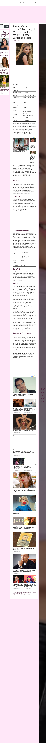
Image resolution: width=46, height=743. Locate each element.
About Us (19, 2)
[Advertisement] (23, 14)
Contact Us (25, 2)
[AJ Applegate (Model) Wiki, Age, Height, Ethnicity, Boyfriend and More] (4, 81)
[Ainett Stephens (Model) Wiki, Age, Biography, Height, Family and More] (4, 63)
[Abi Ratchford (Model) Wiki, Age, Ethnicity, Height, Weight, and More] (4, 44)
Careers (31, 2)
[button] (42, 3)
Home (9, 2)
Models (13, 2)
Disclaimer (37, 2)
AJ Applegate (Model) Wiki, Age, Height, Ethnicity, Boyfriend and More (4, 90)
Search (6, 26)
